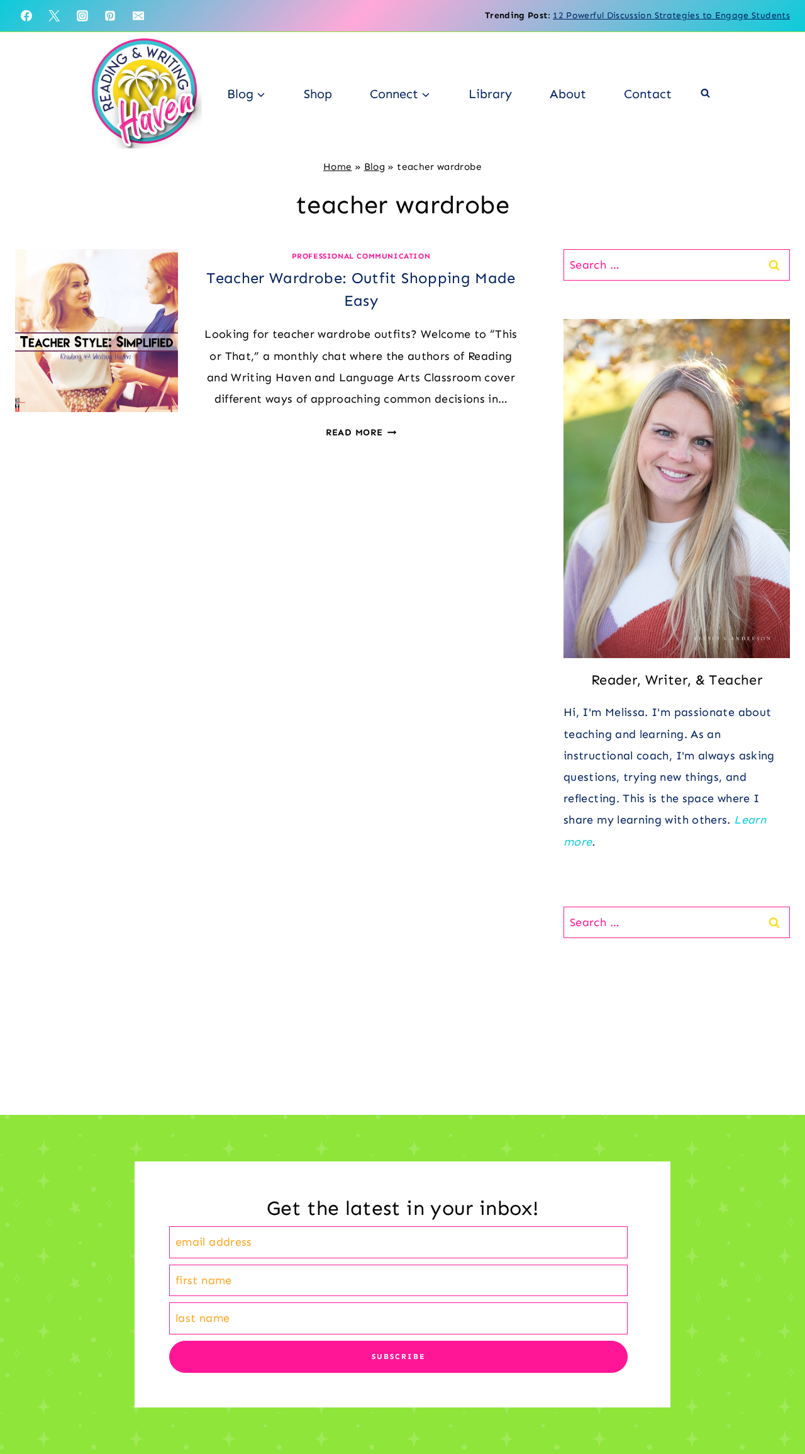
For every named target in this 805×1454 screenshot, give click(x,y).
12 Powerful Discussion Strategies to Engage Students (671, 15)
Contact (648, 93)
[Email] (138, 15)
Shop (318, 93)
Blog (374, 166)
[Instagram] (82, 15)
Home (337, 166)
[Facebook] (26, 15)
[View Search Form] (705, 93)
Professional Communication (361, 256)
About (568, 93)
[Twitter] (54, 15)
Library (490, 93)
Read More (361, 432)
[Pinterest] (110, 15)
